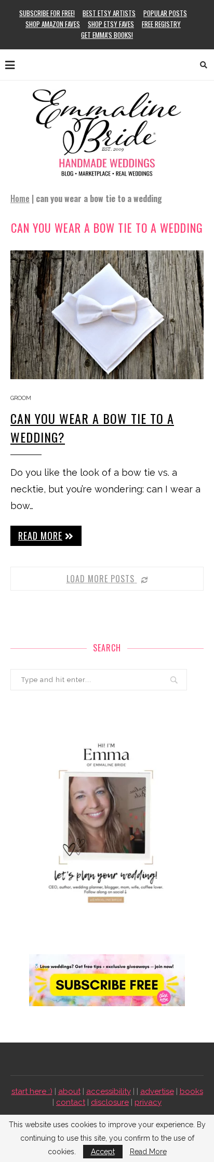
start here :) (31, 1091)
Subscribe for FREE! (47, 13)
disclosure (110, 1102)
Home (20, 198)
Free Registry (161, 24)
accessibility (108, 1091)
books (191, 1091)
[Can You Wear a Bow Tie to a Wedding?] (107, 314)
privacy (148, 1102)
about (69, 1091)
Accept (103, 1151)
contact (70, 1102)
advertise (157, 1091)
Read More (148, 1151)
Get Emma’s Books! (107, 35)
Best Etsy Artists (109, 13)
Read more (40, 535)
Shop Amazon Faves (52, 24)
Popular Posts (165, 13)
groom (20, 398)
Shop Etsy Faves (111, 24)
